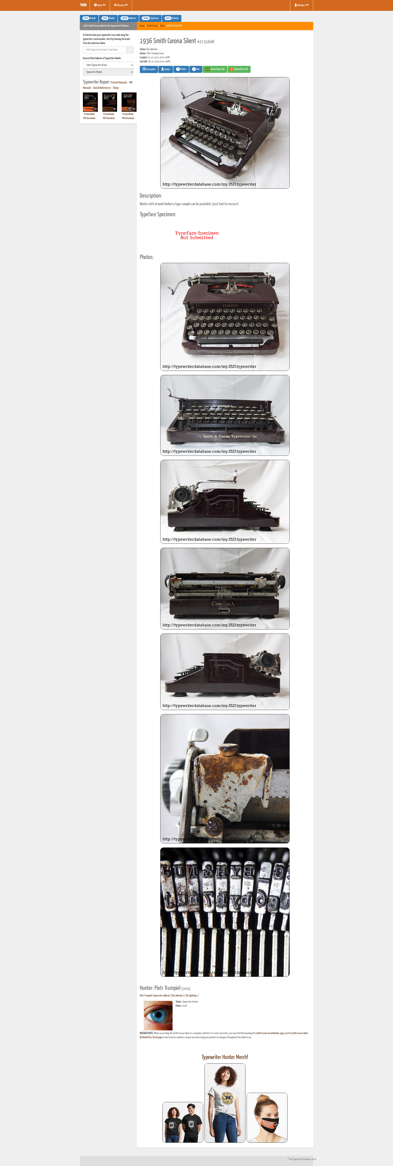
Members (301, 5)
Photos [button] (181, 69)
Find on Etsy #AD (241, 69)
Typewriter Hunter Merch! (225, 1057)
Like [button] (196, 69)
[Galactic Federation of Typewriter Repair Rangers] (224, 1103)
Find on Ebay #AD (217, 69)
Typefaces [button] (151, 18)
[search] (108, 65)
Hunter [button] (167, 69)
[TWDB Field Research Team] (267, 1118)
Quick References (102, 88)
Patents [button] (172, 18)
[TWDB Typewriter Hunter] (182, 1122)
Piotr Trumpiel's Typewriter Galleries (155, 995)
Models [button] (109, 18)
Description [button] (150, 69)
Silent (162, 26)
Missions (121, 5)
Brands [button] (90, 18)
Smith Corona (152, 26)
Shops (116, 88)
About (100, 5)
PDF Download (89, 118)
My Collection (177, 995)
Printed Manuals (119, 82)
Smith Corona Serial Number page (270, 1033)
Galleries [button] (129, 18)
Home (142, 26)
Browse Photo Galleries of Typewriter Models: (102, 58)
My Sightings (191, 995)
